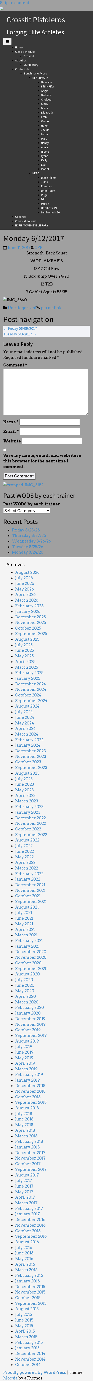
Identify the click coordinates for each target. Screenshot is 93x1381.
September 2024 (31, 700)
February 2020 (29, 1007)
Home (19, 47)
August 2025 (27, 639)
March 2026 (26, 600)
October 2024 (28, 695)
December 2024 (30, 684)
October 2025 (28, 628)
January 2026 (27, 611)
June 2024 (24, 717)
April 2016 (25, 1264)
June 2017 (24, 1186)
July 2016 (23, 1247)
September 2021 (30, 901)
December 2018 (30, 1085)
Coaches (20, 217)
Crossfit (29, 56)
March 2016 (26, 1269)
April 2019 (25, 1063)
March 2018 (26, 1136)
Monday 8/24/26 (27, 552)
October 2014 (28, 1364)
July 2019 (23, 1046)
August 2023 (27, 773)
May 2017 (24, 1192)
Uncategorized (22, 307)
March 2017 (26, 1203)
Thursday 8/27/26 (29, 535)
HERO (36, 173)
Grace (45, 121)
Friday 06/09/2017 (20, 328)
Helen (44, 125)
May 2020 (24, 990)
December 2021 (30, 885)
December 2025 (30, 617)
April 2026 (25, 594)
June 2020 (24, 985)
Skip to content (14, 2)
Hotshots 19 (49, 208)
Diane (44, 108)
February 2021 (29, 940)
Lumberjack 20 (50, 212)
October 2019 (28, 1030)
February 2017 (29, 1208)
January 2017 (27, 1214)
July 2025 (24, 645)
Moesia (10, 1378)
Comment (15, 365)
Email (11, 431)
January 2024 (27, 745)
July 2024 (24, 711)
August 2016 (27, 1242)
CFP (38, 247)
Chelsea (46, 99)
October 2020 (28, 963)
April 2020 (25, 996)
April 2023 (25, 795)
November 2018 (30, 1091)
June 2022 (24, 851)
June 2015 (24, 1320)
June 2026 (24, 583)
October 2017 (28, 1164)
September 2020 (31, 968)
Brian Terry (48, 191)
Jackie (45, 130)
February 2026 (29, 606)
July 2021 (23, 912)
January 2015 (27, 1348)
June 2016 (24, 1253)
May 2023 (24, 790)
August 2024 (27, 706)
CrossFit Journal (25, 221)
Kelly (44, 160)
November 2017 (30, 1158)
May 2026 (24, 589)
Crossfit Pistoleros (35, 20)
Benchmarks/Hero (35, 73)
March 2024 (26, 734)
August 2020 (27, 974)
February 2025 (29, 672)
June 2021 (24, 918)
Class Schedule (25, 52)
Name (11, 422)
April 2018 (25, 1130)
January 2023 (27, 812)
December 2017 (30, 1152)
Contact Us (22, 69)
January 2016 (27, 1281)
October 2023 (28, 762)
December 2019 (30, 1018)
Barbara (46, 95)
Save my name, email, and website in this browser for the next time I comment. (42, 461)
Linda (44, 134)
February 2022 (29, 873)
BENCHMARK (40, 78)
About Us (21, 60)
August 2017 (27, 1175)
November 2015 (30, 1292)
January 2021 (27, 946)
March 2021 (26, 935)
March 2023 (26, 801)
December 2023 (30, 751)
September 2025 (31, 633)
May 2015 (24, 1325)
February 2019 (29, 1074)
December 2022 (30, 818)
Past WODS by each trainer (31, 504)
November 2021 (30, 890)
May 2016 (24, 1258)
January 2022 (27, 879)
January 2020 (28, 1013)
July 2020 (24, 979)
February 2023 (29, 806)
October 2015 (27, 1297)
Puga (44, 195)
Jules (44, 182)
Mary (44, 138)
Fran (44, 117)
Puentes (46, 186)
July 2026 (24, 578)
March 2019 (26, 1069)
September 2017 (31, 1169)
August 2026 (27, 572)
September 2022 (31, 834)
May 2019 (24, 1058)
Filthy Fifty (47, 86)
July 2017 (23, 1180)
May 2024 (24, 723)
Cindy (44, 104)
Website (12, 441)
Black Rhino (48, 178)
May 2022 (24, 857)
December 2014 (30, 1353)
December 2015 (30, 1286)
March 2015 (26, 1337)
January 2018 (27, 1147)
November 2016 (30, 1225)
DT (42, 199)
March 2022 (26, 868)
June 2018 (24, 1119)
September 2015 (30, 1303)
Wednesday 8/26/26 (31, 541)
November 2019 (30, 1024)
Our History (31, 65)
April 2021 (25, 929)
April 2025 (25, 661)
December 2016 (30, 1219)
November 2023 (30, 756)
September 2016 (31, 1236)
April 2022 (25, 862)
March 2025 (26, 667)
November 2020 (30, 957)
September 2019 (31, 1035)
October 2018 (28, 1097)
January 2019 (27, 1080)
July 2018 (23, 1113)
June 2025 (24, 650)
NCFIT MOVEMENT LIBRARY (31, 225)
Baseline (46, 82)
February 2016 (29, 1275)
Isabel (45, 169)
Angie (44, 91)
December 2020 (30, 951)
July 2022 (24, 845)
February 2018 (29, 1141)
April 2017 (25, 1197)
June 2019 (24, 1052)
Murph (45, 204)
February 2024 (29, 740)
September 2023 (31, 767)
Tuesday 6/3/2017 (20, 334)
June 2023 (24, 784)
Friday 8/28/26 (26, 530)
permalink (50, 307)
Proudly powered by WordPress (34, 1372)
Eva (43, 165)
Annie (44, 147)
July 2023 (24, 779)
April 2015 (25, 1331)
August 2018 (27, 1108)
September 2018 (31, 1102)
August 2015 (27, 1309)
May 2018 (24, 1124)
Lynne (44, 156)
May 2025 (24, 656)
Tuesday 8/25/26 (27, 546)
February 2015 (29, 1342)
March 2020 (26, 1002)
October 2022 (28, 829)
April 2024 (25, 728)
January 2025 (27, 678)
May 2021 (24, 924)
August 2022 (27, 840)
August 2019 (27, 1041)
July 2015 (23, 1314)
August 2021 (27, 907)
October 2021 (27, 896)
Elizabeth (47, 112)
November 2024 (30, 689)
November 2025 (30, 622)
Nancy (45, 143)
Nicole (45, 151)
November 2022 (30, 823)
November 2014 (30, 1359)
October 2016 (28, 1231)
